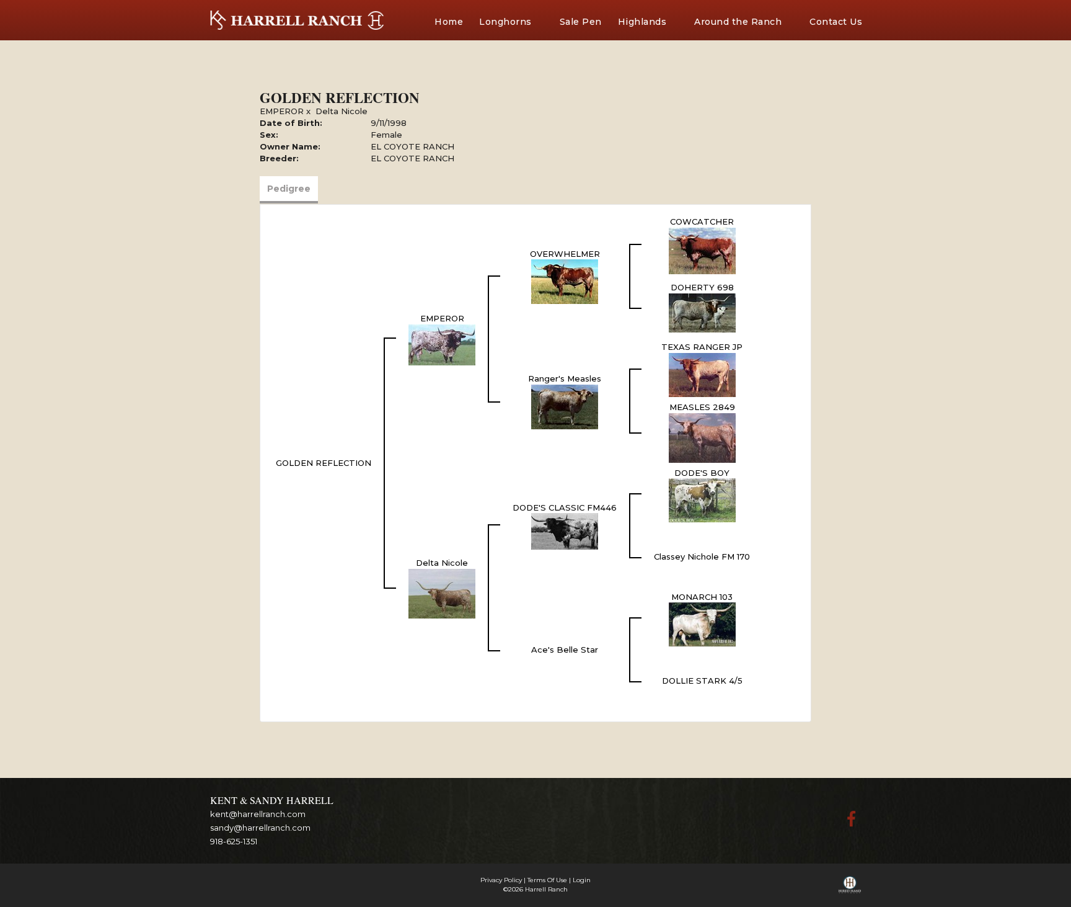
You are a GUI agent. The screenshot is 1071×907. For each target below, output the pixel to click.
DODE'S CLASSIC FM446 (565, 507)
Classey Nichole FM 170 (702, 556)
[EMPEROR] (441, 344)
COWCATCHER (702, 221)
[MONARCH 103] (702, 623)
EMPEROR (282, 111)
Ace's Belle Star (564, 650)
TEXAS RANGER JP (702, 347)
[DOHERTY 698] (702, 312)
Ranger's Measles (564, 378)
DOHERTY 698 (702, 287)
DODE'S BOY (701, 473)
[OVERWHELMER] (564, 281)
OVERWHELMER (565, 254)
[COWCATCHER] (702, 250)
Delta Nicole (341, 111)
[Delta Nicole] (441, 592)
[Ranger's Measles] (564, 406)
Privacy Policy (501, 880)
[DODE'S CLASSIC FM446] (564, 530)
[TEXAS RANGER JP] (702, 374)
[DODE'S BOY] (702, 499)
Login (582, 880)
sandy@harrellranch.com (260, 828)
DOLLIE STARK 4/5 (702, 681)
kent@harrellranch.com (258, 814)
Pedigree (289, 188)
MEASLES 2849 (702, 407)
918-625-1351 (233, 841)
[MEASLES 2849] (702, 437)
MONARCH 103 (702, 597)
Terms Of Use (547, 880)
